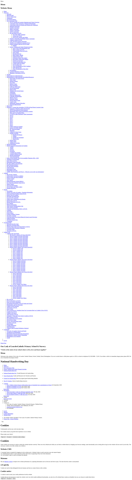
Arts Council (10, 180)
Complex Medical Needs (16, 154)
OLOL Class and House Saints (14, 321)
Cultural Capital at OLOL (16, 40)
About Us (6, 12)
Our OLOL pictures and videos (20, 37)
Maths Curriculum (14, 29)
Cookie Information (8, 413)
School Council (10, 178)
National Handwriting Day (19, 62)
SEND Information (11, 144)
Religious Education (15, 26)
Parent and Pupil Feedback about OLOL (16, 193)
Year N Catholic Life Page (19, 261)
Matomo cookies (8, 461)
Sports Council (10, 184)
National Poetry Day (18, 56)
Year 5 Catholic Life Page (19, 269)
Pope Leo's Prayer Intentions (14, 302)
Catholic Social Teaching (13, 306)
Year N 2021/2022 (17, 287)
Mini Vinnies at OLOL (12, 317)
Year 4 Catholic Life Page (19, 268)
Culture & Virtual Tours (15, 132)
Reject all (3, 437)
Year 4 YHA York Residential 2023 (21, 48)
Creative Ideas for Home (19, 63)
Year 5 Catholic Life (18, 257)
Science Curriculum (14, 30)
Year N (11, 115)
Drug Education (13, 85)
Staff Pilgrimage (11, 326)
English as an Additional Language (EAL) (20, 43)
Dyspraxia (12, 151)
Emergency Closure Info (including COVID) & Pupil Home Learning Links (25, 107)
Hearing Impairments (15, 155)
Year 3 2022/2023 (17, 278)
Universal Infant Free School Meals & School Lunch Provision (22, 217)
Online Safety (13, 141)
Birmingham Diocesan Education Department (18, 333)
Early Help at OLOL (12, 160)
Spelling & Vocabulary (18, 137)
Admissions (9, 18)
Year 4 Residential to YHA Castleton (22, 66)
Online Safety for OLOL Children (15, 176)
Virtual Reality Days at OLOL (20, 51)
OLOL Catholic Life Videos (19, 284)
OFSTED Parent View (12, 219)
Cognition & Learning (15, 152)
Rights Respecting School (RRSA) (15, 181)
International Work (11, 169)
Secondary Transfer (11, 215)
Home (5, 11)
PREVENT (9, 106)
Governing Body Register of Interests (16, 228)
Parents (5, 189)
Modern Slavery (14, 97)
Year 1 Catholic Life (18, 251)
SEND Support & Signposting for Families (17, 145)
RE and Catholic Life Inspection (14, 163)
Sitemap (6, 412)
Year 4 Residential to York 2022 (20, 69)
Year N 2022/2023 (17, 273)
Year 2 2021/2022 (17, 291)
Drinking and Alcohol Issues (17, 91)
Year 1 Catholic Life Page (19, 263)
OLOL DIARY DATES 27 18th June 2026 (17, 394)
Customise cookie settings (19, 437)
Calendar (9, 210)
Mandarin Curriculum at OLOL (17, 73)
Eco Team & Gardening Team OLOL (16, 182)
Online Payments (11, 218)
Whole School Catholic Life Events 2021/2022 (21, 285)
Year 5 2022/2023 (17, 281)
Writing (14, 136)
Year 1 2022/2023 (17, 276)
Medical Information (12, 204)
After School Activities (12, 207)
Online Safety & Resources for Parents (16, 199)
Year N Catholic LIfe (18, 248)
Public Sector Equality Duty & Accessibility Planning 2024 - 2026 (23, 158)
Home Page (3, 343)
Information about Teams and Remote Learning (21, 111)
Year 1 (11, 118)
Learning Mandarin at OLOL (17, 71)
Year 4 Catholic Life (18, 255)
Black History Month (18, 55)
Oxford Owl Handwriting (10, 378)
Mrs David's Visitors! (12, 174)
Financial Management (15, 104)
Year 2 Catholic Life (18, 252)
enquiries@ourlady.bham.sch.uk (14, 407)
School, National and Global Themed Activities (21, 47)
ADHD (11, 147)
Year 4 (11, 122)
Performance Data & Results (13, 162)
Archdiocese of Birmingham (13, 332)
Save (14, 478)
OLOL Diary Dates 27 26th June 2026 (16, 393)
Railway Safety (13, 84)
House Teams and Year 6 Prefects (15, 177)
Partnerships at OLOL (12, 170)
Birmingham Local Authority (14, 336)
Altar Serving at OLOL (12, 314)
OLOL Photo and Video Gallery (14, 187)
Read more (6, 389)
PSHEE (15, 45)
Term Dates (9, 211)
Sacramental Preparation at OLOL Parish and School (19, 303)
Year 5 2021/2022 (17, 295)
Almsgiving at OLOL (12, 307)
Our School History (11, 19)
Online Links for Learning (16, 126)
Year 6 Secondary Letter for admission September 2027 (20, 392)
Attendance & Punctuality (13, 159)
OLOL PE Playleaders (12, 185)
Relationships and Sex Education (15, 305)
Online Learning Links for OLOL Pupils (19, 44)
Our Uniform (10, 203)
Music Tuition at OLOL (18, 49)
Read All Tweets (8, 398)
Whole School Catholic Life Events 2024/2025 (21, 247)
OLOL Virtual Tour (11, 16)
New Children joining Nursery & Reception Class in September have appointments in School (29, 385)
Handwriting (16, 139)
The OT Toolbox (8, 381)
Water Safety (13, 80)
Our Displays (13, 70)
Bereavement (10, 324)
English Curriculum (14, 27)
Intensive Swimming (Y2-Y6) (14, 386)
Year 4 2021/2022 (17, 294)
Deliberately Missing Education (17, 103)
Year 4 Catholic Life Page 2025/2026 (19, 243)
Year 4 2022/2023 (17, 280)
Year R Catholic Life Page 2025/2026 (19, 237)
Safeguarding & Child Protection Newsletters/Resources (20, 77)
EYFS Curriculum (14, 32)
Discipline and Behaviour (13, 196)
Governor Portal (11, 229)
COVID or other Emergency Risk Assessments (21, 114)
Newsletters (9, 191)
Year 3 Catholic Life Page (19, 266)
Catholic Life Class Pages (13, 233)
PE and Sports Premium (12, 166)
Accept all (9, 437)
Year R (11, 117)
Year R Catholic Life (18, 250)
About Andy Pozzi (17, 36)
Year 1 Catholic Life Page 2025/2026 (19, 239)
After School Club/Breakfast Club (15, 206)
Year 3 (11, 121)
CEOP (8, 337)
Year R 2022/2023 (17, 274)
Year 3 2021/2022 (17, 292)
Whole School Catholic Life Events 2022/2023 (21, 272)
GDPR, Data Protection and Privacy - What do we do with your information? (25, 171)
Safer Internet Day (17, 67)
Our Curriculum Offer (12, 21)
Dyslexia (12, 150)
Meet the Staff (10, 15)
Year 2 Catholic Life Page (19, 265)
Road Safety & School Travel (17, 78)
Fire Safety (12, 82)
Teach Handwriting (8, 376)
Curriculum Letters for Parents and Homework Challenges (24, 25)
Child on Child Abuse (15, 86)
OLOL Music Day (17, 64)
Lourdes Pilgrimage (11, 325)
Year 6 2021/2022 (17, 296)
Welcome (9, 14)
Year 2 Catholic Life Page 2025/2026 (19, 240)
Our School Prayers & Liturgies (14, 318)
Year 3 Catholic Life (18, 254)
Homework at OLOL (12, 200)
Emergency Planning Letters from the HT (20, 108)
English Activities (14, 133)
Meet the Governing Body (13, 225)
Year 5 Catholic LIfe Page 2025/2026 (19, 244)
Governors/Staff (7, 222)
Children (6, 173)
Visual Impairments (14, 156)
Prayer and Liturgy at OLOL (14, 300)
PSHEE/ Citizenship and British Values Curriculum (22, 38)
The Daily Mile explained (19, 34)
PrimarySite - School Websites (11, 419)
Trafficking (12, 92)
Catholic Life (7, 232)
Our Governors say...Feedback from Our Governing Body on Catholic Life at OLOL (27, 310)
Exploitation (13, 93)
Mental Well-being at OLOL (13, 202)
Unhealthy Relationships (16, 96)
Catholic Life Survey (12, 313)
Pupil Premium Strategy (12, 165)
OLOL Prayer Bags (11, 320)
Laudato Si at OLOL (12, 311)
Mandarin (12, 130)
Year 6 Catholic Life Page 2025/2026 (19, 246)
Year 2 (11, 119)
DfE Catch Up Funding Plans (17, 112)
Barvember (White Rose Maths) (20, 59)
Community (6, 329)
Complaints (9, 221)
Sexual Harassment (14, 88)
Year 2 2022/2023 (17, 277)
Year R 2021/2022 (17, 288)
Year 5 (11, 123)
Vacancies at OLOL (11, 230)
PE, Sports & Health (15, 129)
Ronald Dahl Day (17, 53)
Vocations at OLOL (11, 322)
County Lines (13, 102)
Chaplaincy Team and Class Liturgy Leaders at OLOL (20, 316)
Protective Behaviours (15, 95)
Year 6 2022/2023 (17, 283)
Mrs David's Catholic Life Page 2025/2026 (20, 235)
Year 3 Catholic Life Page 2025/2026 (19, 241)
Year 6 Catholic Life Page (19, 270)
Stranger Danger (14, 81)
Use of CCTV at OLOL (12, 198)
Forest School (10, 213)
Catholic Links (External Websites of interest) (18, 328)
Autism (11, 148)
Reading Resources (11, 188)
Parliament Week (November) (20, 58)
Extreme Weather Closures (13, 214)
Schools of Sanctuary (18, 60)
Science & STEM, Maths (16, 128)
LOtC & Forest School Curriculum (18, 41)
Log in (5, 340)
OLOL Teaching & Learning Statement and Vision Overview (24, 22)
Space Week (16, 52)
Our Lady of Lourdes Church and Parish (16, 331)
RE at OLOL (10, 299)
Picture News (13, 140)
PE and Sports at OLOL (15, 33)
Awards (8, 74)
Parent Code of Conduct (12, 195)
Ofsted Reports (10, 167)
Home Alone (13, 89)
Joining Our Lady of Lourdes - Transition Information (20, 192)
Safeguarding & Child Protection (15, 75)
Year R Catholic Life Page (19, 262)
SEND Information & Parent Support (19, 110)
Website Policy (7, 415)
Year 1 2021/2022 (17, 289)
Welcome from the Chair (13, 224)
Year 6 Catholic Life (18, 258)
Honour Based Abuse (15, 100)
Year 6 (11, 125)
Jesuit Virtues (10, 309)
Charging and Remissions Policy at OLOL (17, 209)
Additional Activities (15, 143)
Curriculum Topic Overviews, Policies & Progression (22, 23)
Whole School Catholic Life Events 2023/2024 (21, 259)
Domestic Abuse (14, 99)
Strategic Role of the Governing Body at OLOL (18, 226)
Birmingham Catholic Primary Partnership (17, 335)
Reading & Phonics (17, 134)
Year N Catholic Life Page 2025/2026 (19, 236)
